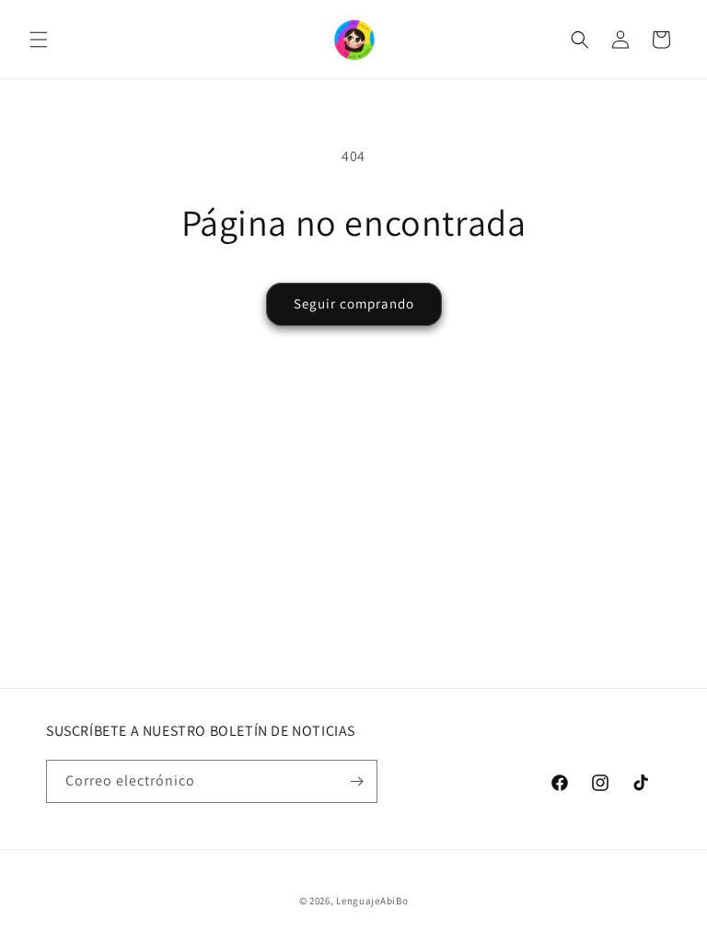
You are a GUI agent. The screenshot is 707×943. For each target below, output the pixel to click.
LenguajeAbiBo (372, 900)
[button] (38, 39)
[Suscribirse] (356, 781)
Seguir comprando (354, 303)
